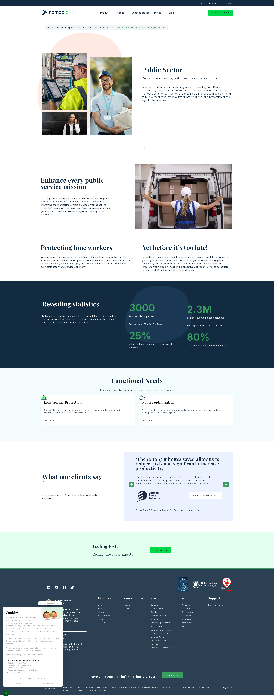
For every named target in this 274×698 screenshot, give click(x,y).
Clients (127, 608)
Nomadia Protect (158, 619)
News (100, 608)
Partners (128, 605)
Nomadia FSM (157, 608)
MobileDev (187, 623)
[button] (131, 484)
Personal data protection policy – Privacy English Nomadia (84, 690)
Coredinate (156, 605)
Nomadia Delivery (158, 616)
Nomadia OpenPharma (160, 623)
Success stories (105, 619)
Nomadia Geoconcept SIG (163, 648)
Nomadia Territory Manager (163, 630)
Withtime (155, 644)
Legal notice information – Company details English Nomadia (85, 687)
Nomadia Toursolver (159, 633)
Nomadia (186, 605)
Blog (100, 605)
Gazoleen (155, 612)
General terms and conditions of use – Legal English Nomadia (135, 687)
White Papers (104, 616)
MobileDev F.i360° (159, 641)
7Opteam (186, 608)
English (229, 3)
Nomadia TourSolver (217, 605)
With (184, 626)
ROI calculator (104, 623)
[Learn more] (88, 397)
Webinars (102, 612)
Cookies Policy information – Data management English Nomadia (186, 687)
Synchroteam (156, 626)
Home (50, 27)
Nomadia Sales (157, 637)
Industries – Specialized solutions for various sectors (81, 27)
